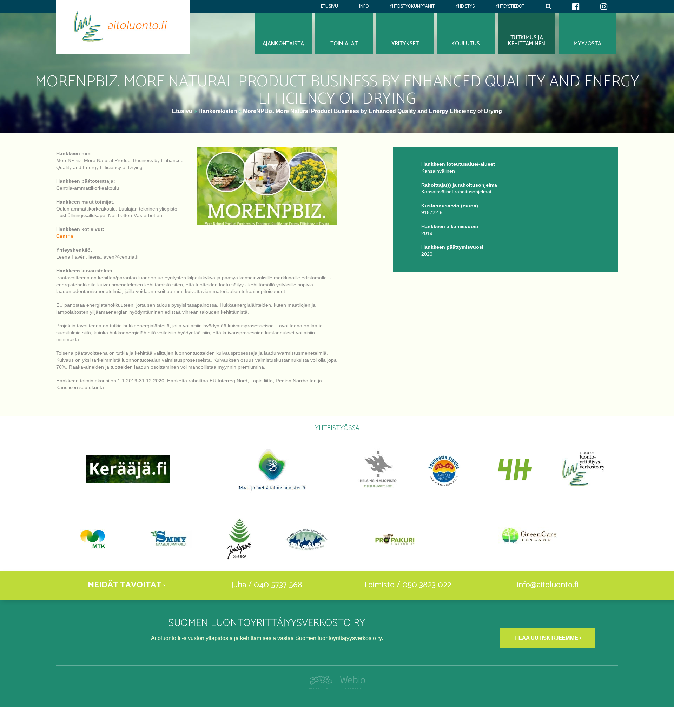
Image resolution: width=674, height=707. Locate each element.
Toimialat (344, 43)
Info (364, 6)
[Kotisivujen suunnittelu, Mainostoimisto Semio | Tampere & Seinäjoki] (322, 688)
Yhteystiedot (510, 6)
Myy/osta (587, 43)
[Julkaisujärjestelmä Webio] (350, 688)
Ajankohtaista (283, 43)
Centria (64, 236)
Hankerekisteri (217, 111)
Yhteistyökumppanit (412, 6)
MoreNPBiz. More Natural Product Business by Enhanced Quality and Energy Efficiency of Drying (372, 111)
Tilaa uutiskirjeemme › (547, 638)
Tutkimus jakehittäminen (526, 40)
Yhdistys (465, 6)
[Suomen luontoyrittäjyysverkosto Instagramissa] (604, 6)
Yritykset (405, 43)
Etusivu (329, 6)
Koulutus (465, 43)
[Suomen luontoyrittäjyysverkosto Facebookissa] (576, 6)
